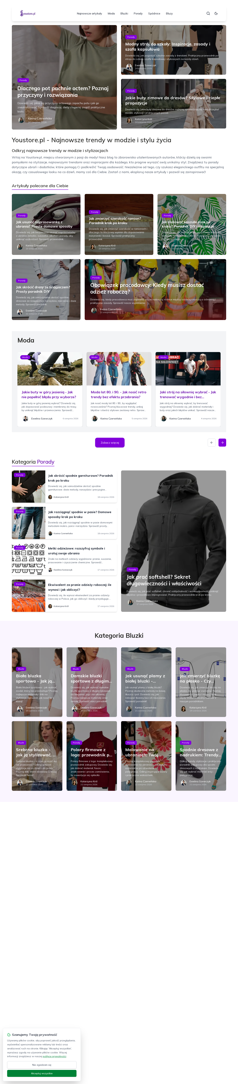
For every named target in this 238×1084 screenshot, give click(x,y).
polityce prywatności (54, 1056)
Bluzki (124, 13)
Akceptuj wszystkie (42, 1073)
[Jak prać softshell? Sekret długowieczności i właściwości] (173, 541)
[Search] (208, 13)
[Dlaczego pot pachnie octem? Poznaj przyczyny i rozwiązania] (64, 77)
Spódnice (154, 13)
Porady (138, 13)
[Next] (222, 443)
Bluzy (169, 13)
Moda (111, 13)
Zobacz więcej (110, 442)
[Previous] (212, 443)
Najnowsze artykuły (89, 13)
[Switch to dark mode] (216, 13)
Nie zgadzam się (41, 1064)
